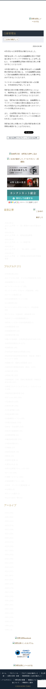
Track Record (35, 13)
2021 (7, 534)
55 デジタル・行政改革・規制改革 (18, 314)
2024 (7, 521)
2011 (7, 575)
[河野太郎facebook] (23, 639)
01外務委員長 (10, 327)
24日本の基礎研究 (12, 431)
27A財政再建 (10, 443)
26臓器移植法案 (11, 439)
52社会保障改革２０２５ (14, 299)
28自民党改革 (10, 452)
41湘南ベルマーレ (12, 477)
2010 (7, 580)
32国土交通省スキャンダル (15, 468)
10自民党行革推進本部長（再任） (18, 367)
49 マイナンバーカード (14, 286)
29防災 (7, 456)
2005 (7, 601)
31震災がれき (10, 464)
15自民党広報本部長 (12, 393)
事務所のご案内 (27, 682)
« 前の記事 (12, 138)
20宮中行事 (9, 406)
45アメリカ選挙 (11, 494)
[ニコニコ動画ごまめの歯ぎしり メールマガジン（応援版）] (23, 170)
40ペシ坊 (8, 473)
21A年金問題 (10, 410)
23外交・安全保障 (12, 427)
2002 (7, 613)
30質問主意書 (10, 460)
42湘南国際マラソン (12, 481)
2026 (7, 513)
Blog (10, 19)
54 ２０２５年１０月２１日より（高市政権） (22, 307)
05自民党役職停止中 (12, 343)
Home (10, 13)
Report (23, 19)
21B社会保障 (10, 414)
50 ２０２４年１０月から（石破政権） (20, 290)
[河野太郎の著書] (23, 183)
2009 (7, 584)
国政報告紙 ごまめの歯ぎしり (32, 676)
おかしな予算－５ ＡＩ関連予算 (18, 242)
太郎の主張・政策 (13, 676)
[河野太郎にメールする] (23, 665)
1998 (7, 630)
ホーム (4, 673)
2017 (7, 550)
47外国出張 (9, 274)
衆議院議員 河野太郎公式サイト (23, 4)
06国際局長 (9, 348)
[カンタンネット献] (23, 197)
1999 (7, 626)
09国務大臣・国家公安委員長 (16, 363)
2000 (7, 621)
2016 (7, 555)
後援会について (33, 680)
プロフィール (13, 673)
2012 (7, 571)
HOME (4, 27)
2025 (7, 517)
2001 (7, 617)
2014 (7, 563)
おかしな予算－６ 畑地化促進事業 (18, 235)
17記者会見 (9, 402)
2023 (7, 525)
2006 (7, 596)
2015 (7, 559)
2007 (7, 592)
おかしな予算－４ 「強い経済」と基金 (20, 249)
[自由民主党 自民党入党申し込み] (23, 154)
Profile (23, 13)
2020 (7, 538)
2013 (7, 567)
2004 (7, 605)
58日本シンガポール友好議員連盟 (18, 322)
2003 (7, 609)
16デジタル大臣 (11, 397)
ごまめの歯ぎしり (17, 27)
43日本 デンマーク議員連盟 (16, 485)
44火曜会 (8, 489)
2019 (7, 542)
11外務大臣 (9, 371)
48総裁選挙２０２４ (12, 282)
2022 (7, 530)
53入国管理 (9, 303)
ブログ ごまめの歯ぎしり (29, 673)
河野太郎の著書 (20, 680)
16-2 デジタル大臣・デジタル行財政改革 (20, 278)
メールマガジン (6, 680)
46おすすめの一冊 (12, 498)
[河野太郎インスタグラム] (23, 644)
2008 (7, 588)
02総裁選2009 (10, 331)
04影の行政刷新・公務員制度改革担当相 (20, 339)
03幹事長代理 (10, 335)
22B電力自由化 (10, 423)
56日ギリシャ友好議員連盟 (15, 318)
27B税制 (8, 448)
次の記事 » (34, 138)
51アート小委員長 (12, 295)
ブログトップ (23, 138)
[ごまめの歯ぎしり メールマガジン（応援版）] (23, 161)
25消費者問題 (10, 435)
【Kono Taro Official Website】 (23, 8)
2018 (7, 546)
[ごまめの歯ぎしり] (38, 217)
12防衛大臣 (9, 375)
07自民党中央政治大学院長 (15, 352)
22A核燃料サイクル (12, 418)
